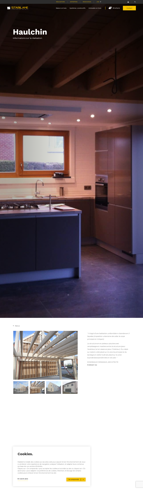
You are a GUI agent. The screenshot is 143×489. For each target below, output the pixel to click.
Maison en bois (61, 8)
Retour (17, 326)
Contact (129, 8)
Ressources (87, 2)
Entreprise (73, 2)
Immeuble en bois (95, 8)
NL (135, 2)
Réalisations (60, 2)
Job (97, 2)
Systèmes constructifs (77, 8)
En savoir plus (23, 479)
